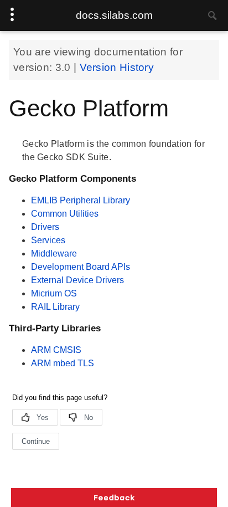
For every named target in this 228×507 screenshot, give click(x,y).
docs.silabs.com (114, 15)
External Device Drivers (77, 280)
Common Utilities (65, 213)
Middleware (54, 253)
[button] (114, 497)
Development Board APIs (80, 267)
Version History (117, 67)
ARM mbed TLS (62, 363)
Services (48, 240)
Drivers (45, 227)
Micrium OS (54, 293)
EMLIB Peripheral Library (80, 200)
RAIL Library (55, 306)
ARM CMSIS (56, 350)
